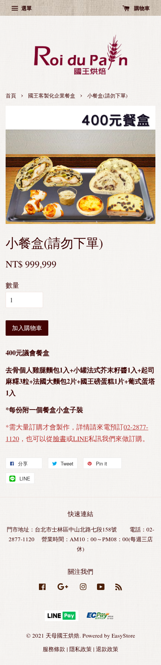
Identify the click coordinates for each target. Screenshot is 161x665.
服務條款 (54, 649)
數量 (12, 285)
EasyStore (123, 635)
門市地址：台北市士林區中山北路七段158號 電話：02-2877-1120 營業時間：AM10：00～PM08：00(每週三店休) (80, 538)
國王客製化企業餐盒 (51, 95)
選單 (26, 8)
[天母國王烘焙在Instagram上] (83, 587)
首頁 (11, 95)
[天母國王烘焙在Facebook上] (42, 587)
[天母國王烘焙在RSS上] (119, 587)
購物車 (141, 8)
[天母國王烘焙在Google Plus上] (63, 587)
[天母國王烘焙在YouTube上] (101, 587)
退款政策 (107, 649)
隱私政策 (80, 649)
